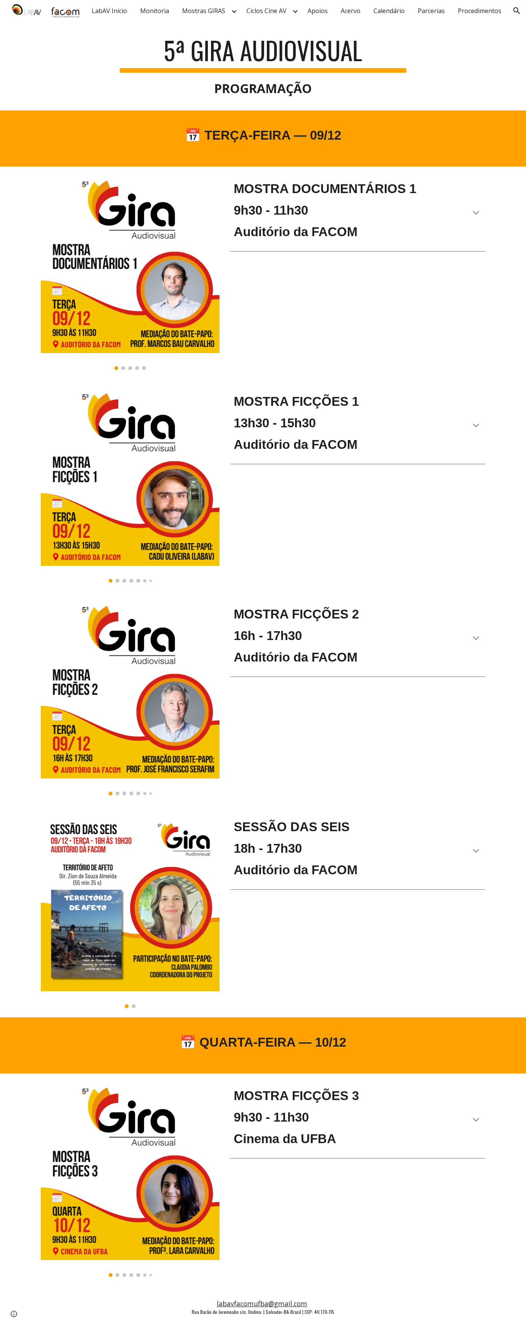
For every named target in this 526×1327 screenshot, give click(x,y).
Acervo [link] (350, 11)
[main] (263, 66)
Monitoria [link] (154, 11)
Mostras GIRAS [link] (203, 11)
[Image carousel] (130, 273)
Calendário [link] (389, 11)
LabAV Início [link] (109, 11)
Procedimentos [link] (479, 11)
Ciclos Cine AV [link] (266, 11)
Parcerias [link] (431, 11)
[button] (517, 11)
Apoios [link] (318, 11)
